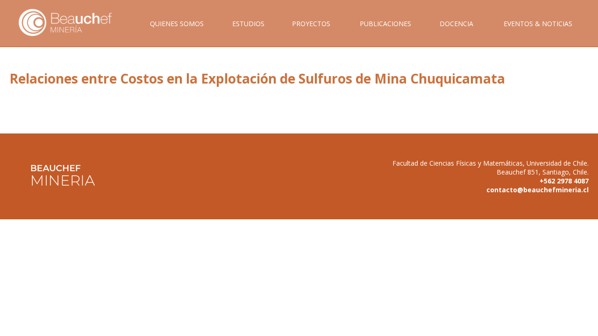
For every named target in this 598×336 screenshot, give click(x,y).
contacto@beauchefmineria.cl (537, 189)
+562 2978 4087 (564, 180)
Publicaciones (385, 23)
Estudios (248, 23)
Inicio (72, 33)
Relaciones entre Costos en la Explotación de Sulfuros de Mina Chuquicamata (257, 78)
